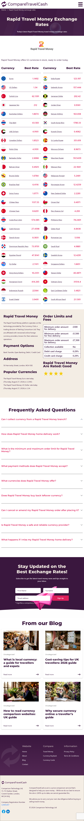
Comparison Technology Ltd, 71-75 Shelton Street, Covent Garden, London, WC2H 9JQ (12, 792)
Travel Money (48, 751)
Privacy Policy (69, 751)
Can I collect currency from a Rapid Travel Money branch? (34, 419)
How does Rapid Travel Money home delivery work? (30, 434)
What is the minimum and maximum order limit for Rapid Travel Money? (37, 450)
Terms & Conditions (71, 756)
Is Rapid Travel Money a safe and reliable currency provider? (35, 525)
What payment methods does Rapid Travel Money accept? (34, 466)
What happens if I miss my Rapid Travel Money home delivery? (37, 539)
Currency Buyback (50, 756)
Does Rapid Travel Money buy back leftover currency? (32, 495)
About (24, 756)
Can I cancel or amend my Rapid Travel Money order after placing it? (40, 510)
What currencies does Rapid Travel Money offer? (28, 480)
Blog (24, 760)
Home (3, 10)
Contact (25, 764)
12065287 (5, 805)
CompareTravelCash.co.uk (39, 788)
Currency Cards (49, 760)
